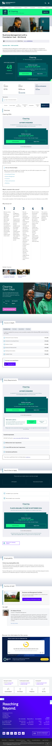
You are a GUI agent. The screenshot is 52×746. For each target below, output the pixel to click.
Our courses (31, 721)
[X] (7, 733)
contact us (28, 457)
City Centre (38, 89)
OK (47, 743)
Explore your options (41, 422)
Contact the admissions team (41, 682)
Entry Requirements (18, 105)
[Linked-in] (15, 733)
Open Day (45, 105)
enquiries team (10, 682)
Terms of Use (4, 740)
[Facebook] (4, 733)
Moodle (40, 721)
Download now (11, 364)
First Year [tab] (15, 329)
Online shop (23, 722)
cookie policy (9, 744)
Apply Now (45, 12)
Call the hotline (25, 73)
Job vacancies (22, 724)
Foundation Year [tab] (7, 329)
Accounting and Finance (10, 174)
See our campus (20, 690)
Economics (7, 178)
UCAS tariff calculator (23, 126)
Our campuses (30, 724)
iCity (40, 722)
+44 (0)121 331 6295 (8, 684)
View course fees (22, 92)
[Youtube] (19, 733)
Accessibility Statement (36, 740)
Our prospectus (46, 722)
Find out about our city (43, 690)
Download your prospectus (32, 690)
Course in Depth (12, 105)
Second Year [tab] (21, 329)
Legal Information (45, 740)
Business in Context (26, 344)
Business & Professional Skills (26, 347)
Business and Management (41, 86)
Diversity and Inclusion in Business (26, 337)
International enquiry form (25, 682)
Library (40, 724)
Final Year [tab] (28, 329)
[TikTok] (23, 733)
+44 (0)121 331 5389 (23, 684)
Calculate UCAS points (9, 73)
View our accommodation (8, 690)
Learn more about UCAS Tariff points (21, 438)
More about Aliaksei (14, 623)
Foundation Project (26, 354)
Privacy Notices (11, 740)
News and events (22, 721)
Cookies (28, 740)
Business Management (10, 176)
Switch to (28, 41)
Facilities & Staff (38, 105)
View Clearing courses (31, 422)
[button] (3, 8)
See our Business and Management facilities (32, 599)
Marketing (7, 183)
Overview (5, 105)
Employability (31, 105)
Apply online (40, 73)
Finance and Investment (10, 180)
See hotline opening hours (26, 146)
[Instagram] (11, 733)
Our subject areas (30, 722)
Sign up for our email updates (42, 733)
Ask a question (46, 724)
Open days (47, 721)
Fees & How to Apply (24, 105)
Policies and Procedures (20, 740)
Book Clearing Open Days (9, 309)
